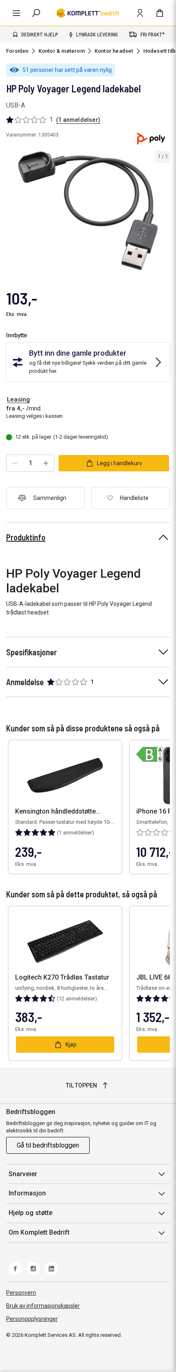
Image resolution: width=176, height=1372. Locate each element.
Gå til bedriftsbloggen (48, 1145)
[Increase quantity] (46, 463)
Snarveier (23, 1174)
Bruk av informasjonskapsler (43, 1306)
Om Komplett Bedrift (39, 1232)
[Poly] (151, 138)
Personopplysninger (32, 1319)
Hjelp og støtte (30, 1213)
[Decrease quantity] (15, 463)
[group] (88, 211)
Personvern (21, 1292)
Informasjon (27, 1193)
